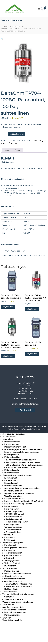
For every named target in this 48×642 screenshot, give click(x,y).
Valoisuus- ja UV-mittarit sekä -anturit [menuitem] (18, 594)
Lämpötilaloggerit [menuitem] (12, 506)
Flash (9, 429)
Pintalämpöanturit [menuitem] (14, 517)
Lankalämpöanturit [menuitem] (14, 519)
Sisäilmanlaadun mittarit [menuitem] (14, 579)
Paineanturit (15, 29)
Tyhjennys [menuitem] (6, 617)
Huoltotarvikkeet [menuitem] (11, 473)
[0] (43, 9)
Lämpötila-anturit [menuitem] (11, 509)
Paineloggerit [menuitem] (10, 545)
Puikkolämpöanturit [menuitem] (14, 511)
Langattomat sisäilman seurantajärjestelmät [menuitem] (21, 488)
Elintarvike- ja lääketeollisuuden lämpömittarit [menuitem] (23, 501)
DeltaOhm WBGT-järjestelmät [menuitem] (19, 586)
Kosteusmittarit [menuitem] (11, 480)
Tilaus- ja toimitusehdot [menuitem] (12, 620)
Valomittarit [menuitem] (9, 597)
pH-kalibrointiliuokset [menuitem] (13, 555)
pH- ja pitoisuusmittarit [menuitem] (12, 553)
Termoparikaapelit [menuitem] (13, 529)
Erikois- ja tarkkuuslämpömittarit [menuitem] (18, 504)
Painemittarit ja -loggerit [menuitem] (13, 542)
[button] (2, 39)
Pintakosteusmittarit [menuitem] (13, 486)
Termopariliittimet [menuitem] (13, 532)
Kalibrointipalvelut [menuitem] (11, 470)
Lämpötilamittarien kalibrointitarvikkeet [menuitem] (23, 462)
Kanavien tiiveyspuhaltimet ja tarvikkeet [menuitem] (21, 452)
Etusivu (5, 26)
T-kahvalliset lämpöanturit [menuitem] (17, 522)
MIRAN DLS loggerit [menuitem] (13, 491)
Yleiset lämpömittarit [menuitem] (13, 496)
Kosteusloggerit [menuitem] (11, 483)
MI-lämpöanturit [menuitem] (13, 524)
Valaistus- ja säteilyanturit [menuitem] (15, 599)
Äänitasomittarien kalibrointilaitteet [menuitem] (21, 467)
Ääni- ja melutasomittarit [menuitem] (13, 607)
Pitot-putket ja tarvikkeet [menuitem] (15, 447)
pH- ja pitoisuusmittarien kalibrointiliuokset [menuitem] (24, 465)
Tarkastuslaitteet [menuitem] (9, 592)
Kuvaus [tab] (7, 150)
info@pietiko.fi (25, 388)
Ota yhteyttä (25, 410)
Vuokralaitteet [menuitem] (8, 604)
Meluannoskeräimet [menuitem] (12, 615)
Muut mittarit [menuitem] (10, 566)
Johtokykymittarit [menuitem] (12, 561)
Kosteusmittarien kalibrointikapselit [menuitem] (21, 460)
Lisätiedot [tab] (17, 150)
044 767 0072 (27, 393)
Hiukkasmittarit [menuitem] (10, 589)
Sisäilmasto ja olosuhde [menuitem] (12, 576)
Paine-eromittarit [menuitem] (11, 444)
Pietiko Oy (22, 426)
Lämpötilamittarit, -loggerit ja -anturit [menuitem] (18, 493)
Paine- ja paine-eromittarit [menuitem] (15, 548)
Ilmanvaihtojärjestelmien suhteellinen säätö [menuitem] (23, 449)
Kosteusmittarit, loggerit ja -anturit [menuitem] (17, 475)
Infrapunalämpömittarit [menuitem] (14, 498)
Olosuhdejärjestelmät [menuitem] (13, 581)
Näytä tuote (8, 307)
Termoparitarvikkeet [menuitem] (13, 527)
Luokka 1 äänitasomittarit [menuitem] (15, 610)
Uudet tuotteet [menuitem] (9, 436)
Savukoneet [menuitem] (9, 540)
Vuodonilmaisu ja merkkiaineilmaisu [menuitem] (17, 602)
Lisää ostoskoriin (16, 134)
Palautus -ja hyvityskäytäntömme (25, 404)
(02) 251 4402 (27, 391)
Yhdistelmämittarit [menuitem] (12, 563)
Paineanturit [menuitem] (9, 550)
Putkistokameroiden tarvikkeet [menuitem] (17, 573)
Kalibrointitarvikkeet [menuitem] (12, 457)
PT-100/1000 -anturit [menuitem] (15, 514)
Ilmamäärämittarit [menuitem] (12, 442)
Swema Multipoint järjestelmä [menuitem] (19, 584)
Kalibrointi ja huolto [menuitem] (10, 455)
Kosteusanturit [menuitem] (10, 478)
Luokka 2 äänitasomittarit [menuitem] (15, 612)
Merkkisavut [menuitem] (7, 535)
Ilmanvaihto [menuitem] (7, 439)
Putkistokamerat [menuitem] (9, 568)
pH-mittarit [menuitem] (9, 558)
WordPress (36, 429)
